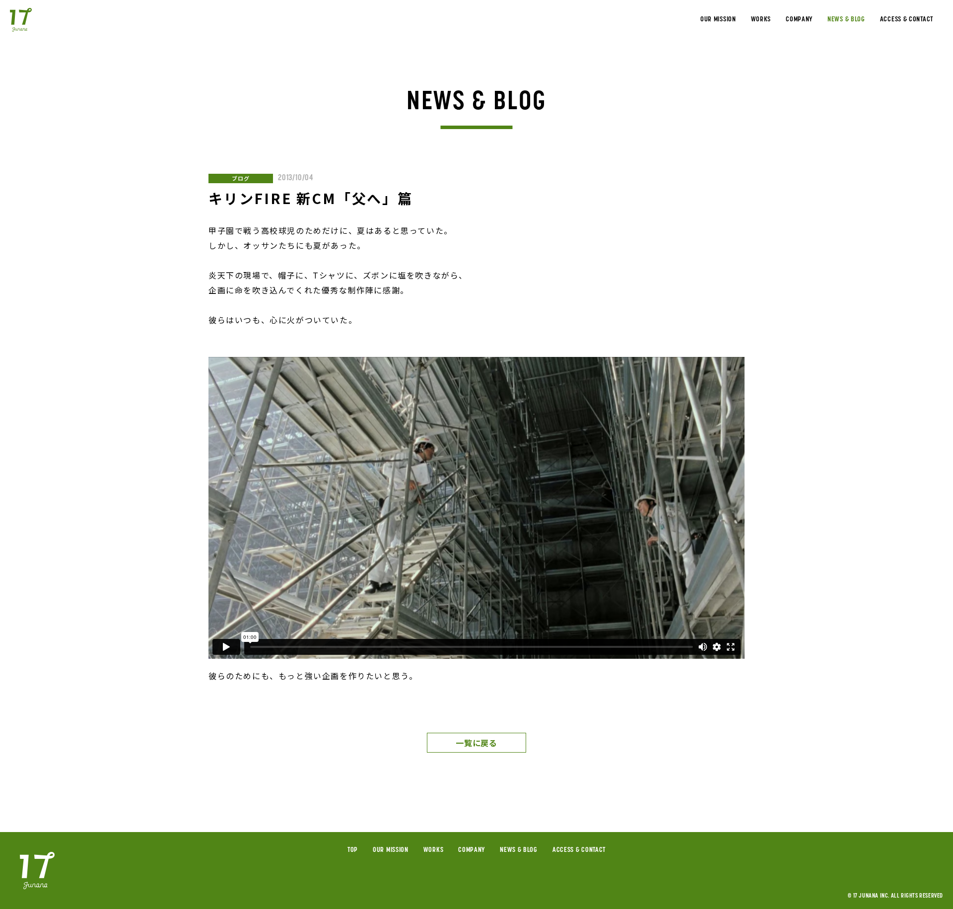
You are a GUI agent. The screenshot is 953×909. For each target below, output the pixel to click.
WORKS (761, 19)
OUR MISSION (718, 19)
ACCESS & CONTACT (906, 19)
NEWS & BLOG (846, 19)
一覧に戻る (476, 743)
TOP (352, 850)
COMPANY (799, 19)
